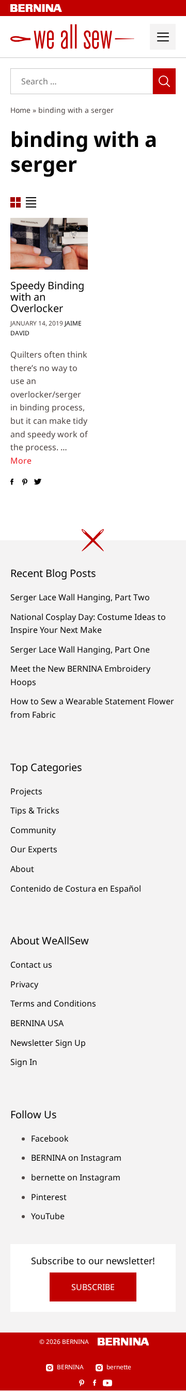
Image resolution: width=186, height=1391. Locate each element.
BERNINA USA (37, 1023)
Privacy (24, 984)
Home (20, 110)
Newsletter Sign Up (48, 1042)
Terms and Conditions (53, 1003)
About (22, 869)
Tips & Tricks (34, 810)
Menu (163, 37)
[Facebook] (11, 482)
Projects (26, 791)
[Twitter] (37, 482)
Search (164, 81)
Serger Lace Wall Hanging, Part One (80, 649)
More (21, 460)
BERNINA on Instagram (76, 1157)
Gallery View (15, 202)
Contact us (31, 964)
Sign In (23, 1062)
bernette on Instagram (75, 1177)
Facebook (50, 1138)
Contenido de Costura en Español (75, 888)
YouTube (48, 1216)
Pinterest (49, 1197)
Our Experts (33, 849)
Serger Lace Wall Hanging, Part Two (80, 597)
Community (33, 830)
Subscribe (93, 1287)
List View (31, 202)
